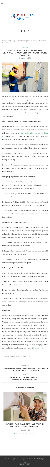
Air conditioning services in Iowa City (17, 356)
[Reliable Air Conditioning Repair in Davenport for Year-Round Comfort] (25, 406)
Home (4, 41)
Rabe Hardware (38, 348)
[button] (5, 413)
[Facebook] (21, 31)
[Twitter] (25, 31)
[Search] (48, 3)
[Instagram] (28, 31)
